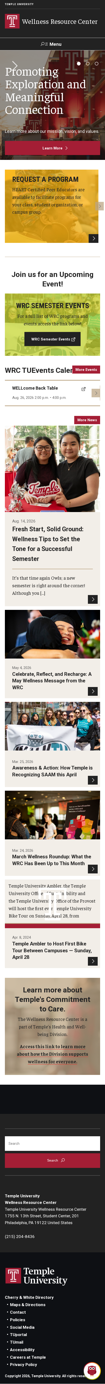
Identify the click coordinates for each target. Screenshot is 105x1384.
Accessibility (22, 1349)
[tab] (79, 63)
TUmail (16, 1342)
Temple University (19, 4)
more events (86, 369)
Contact (18, 1312)
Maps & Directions (27, 1304)
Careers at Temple (28, 1357)
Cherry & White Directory (29, 1297)
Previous (5, 206)
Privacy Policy (23, 1364)
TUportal (18, 1334)
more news (87, 420)
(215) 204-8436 (20, 1236)
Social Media (22, 1327)
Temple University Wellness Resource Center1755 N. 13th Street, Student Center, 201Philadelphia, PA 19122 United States (45, 1216)
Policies (17, 1319)
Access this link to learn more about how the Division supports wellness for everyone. (52, 1053)
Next (13, 66)
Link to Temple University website (36, 1276)
